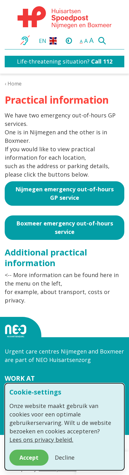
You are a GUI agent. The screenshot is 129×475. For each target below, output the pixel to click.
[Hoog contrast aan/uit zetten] (70, 40)
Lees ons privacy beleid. (41, 439)
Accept (29, 457)
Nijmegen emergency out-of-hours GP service (64, 193)
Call (96, 61)
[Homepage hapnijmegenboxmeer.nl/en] (64, 17)
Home (15, 83)
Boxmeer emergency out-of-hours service (64, 227)
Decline (65, 457)
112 (106, 61)
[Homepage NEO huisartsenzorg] (21, 331)
